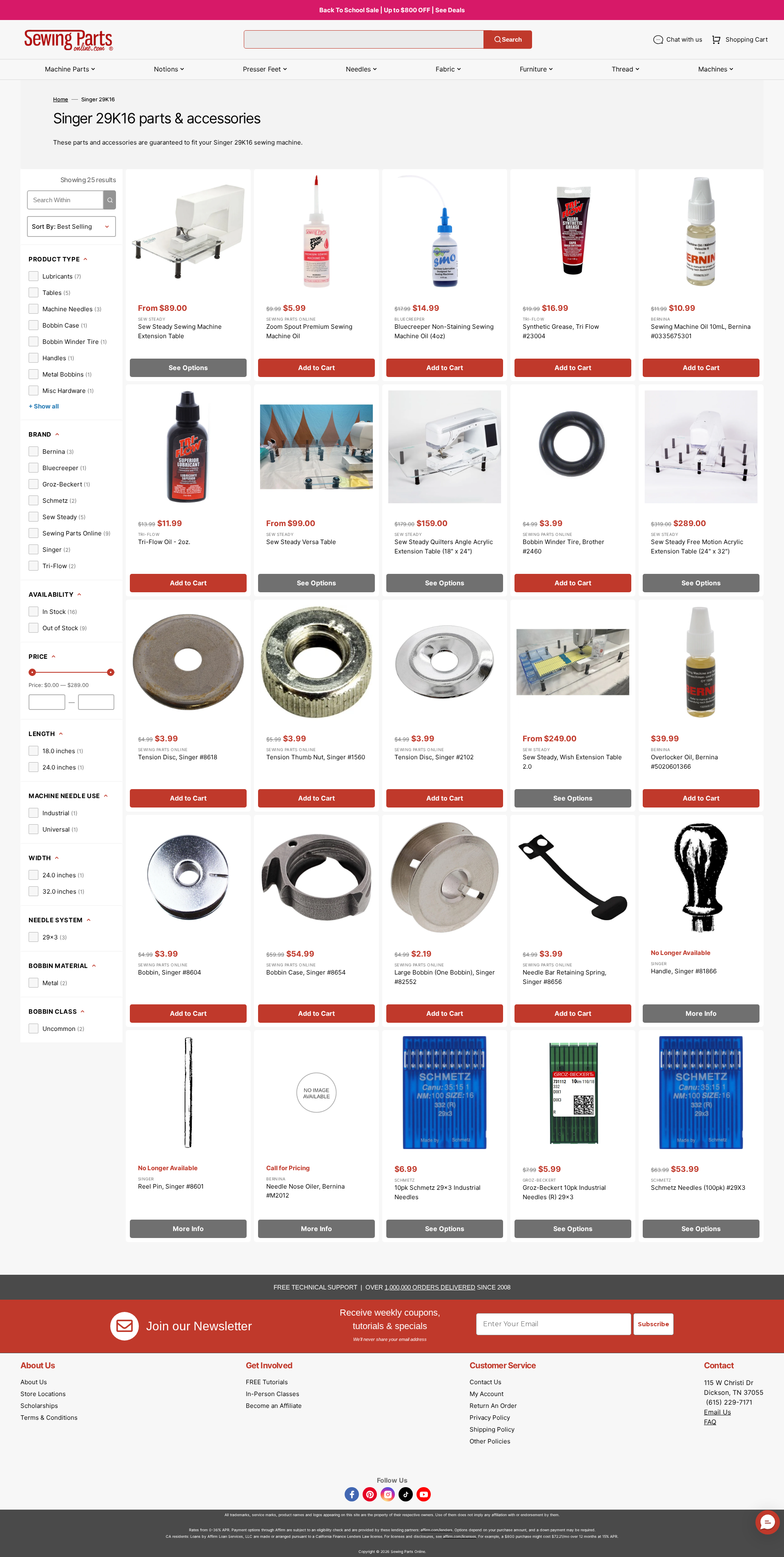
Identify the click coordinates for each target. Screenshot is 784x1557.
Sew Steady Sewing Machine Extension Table (180, 331)
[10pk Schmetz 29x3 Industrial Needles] (444, 1136)
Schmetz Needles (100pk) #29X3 (698, 1187)
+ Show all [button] (44, 406)
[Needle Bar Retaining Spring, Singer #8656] (572, 921)
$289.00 (78, 685)
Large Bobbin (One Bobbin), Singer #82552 (444, 977)
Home (60, 99)
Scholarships (39, 1406)
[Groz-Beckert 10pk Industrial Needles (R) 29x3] (572, 1136)
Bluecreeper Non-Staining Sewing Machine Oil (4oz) (444, 331)
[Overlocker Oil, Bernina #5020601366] (701, 706)
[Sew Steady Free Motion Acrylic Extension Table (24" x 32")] (701, 490)
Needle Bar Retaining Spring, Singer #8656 (564, 977)
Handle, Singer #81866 (684, 971)
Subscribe (653, 1324)
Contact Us (485, 1382)
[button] (738, 40)
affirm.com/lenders (436, 1530)
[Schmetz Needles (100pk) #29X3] (701, 1136)
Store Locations (43, 1394)
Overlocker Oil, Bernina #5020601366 (684, 761)
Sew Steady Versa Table (301, 542)
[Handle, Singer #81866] (701, 921)
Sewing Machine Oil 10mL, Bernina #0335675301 (701, 331)
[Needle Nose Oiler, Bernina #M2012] (316, 1136)
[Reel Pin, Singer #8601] (188, 1136)
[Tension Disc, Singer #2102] (444, 706)
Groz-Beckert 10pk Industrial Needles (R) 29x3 (564, 1192)
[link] (54, 276)
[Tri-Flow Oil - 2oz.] (188, 490)
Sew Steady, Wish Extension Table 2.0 (572, 761)
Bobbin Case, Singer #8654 (306, 972)
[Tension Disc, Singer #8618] (188, 706)
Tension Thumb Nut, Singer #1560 (315, 757)
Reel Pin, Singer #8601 (171, 1186)
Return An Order (493, 1406)
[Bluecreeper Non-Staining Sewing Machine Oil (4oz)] (444, 275)
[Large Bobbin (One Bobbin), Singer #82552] (444, 921)
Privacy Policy (490, 1417)
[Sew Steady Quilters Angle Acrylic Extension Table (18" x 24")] (444, 490)
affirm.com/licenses (459, 1536)
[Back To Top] (772, 1545)
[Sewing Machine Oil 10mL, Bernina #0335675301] (701, 275)
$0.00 (51, 685)
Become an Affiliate (274, 1406)
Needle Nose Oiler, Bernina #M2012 (305, 1191)
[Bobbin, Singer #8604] (188, 921)
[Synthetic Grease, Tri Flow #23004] (572, 275)
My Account (486, 1394)
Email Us (717, 1412)
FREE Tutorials (267, 1382)
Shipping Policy (492, 1429)
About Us (33, 1382)
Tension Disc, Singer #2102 (434, 757)
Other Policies (490, 1441)
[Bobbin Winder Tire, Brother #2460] (572, 490)
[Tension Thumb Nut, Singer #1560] (316, 706)
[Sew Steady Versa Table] (316, 490)
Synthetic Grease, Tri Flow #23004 (561, 331)
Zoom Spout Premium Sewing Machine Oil (309, 331)
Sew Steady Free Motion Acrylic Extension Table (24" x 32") (697, 546)
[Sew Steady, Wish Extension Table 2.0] (572, 706)
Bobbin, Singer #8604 (169, 972)
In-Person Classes (272, 1394)
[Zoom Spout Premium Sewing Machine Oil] (316, 275)
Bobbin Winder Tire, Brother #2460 (563, 546)
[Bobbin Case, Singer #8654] (316, 921)
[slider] (32, 672)
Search (512, 39)
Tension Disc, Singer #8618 (177, 757)
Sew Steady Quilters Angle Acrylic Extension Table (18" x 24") (443, 546)
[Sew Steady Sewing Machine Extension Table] (188, 275)
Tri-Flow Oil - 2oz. (164, 542)
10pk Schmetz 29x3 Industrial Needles (437, 1192)
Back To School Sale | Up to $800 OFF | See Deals (392, 10)
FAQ (710, 1422)
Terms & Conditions (49, 1417)
